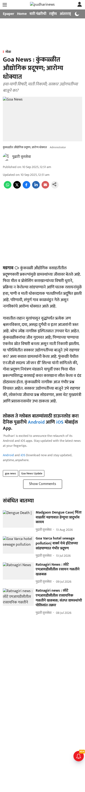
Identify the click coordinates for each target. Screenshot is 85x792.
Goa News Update (31, 473)
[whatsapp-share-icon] (7, 187)
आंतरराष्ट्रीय (67, 14)
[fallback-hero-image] (18, 519)
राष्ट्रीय (53, 14)
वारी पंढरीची (38, 14)
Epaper (8, 14)
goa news (10, 473)
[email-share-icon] (45, 187)
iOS (60, 422)
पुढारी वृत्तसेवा (21, 157)
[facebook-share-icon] (26, 187)
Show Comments (42, 484)
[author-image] (6, 157)
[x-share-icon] (17, 187)
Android (36, 422)
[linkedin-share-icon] (36, 187)
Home (22, 14)
